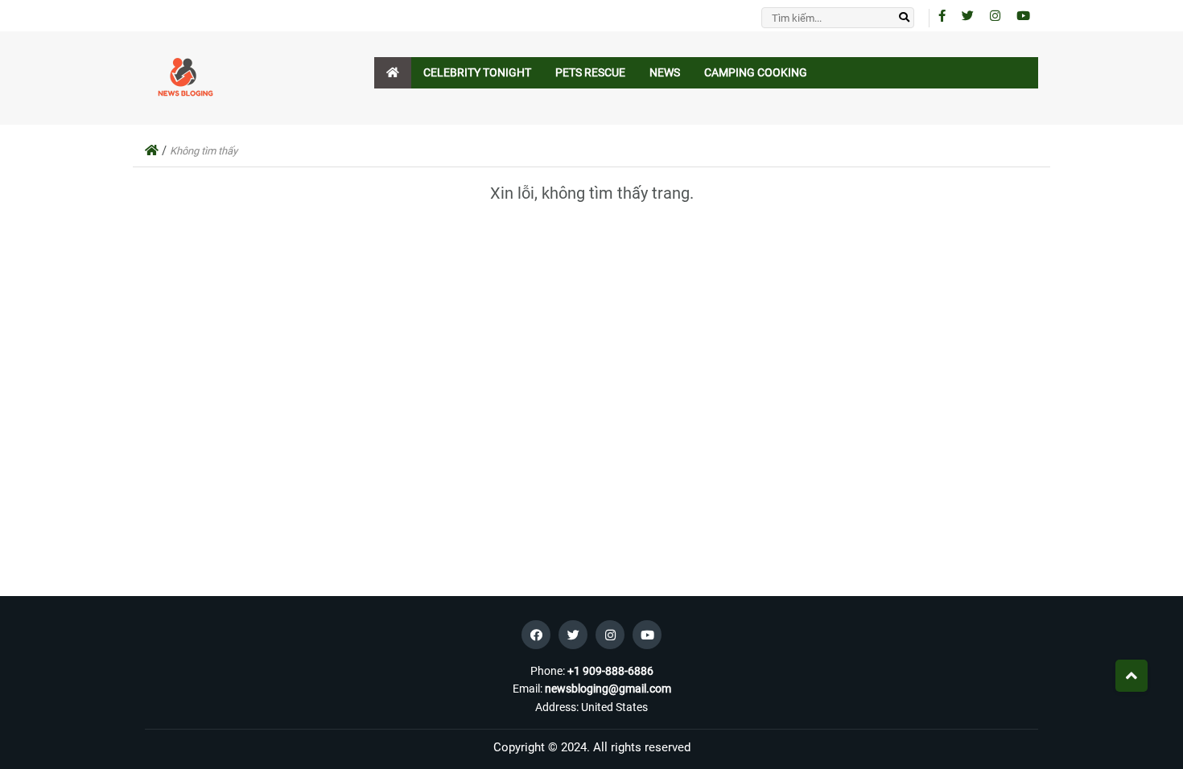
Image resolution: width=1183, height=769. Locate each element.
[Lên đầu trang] (1131, 676)
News (664, 72)
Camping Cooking (755, 72)
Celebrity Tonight (477, 72)
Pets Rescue (590, 72)
